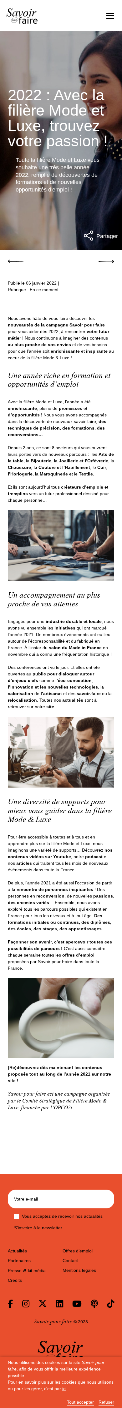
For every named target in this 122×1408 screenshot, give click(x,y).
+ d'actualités (96, 1138)
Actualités (17, 1250)
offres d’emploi (78, 955)
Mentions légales (79, 1270)
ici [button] (64, 1388)
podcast (94, 856)
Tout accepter (80, 1402)
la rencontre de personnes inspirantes (53, 889)
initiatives (64, 627)
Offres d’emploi (78, 1250)
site (12, 1080)
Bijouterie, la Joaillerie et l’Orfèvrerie (69, 460)
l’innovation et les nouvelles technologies (53, 686)
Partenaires (19, 1260)
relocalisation (22, 700)
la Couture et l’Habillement (61, 467)
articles (24, 863)
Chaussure (19, 467)
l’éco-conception (73, 680)
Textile (86, 473)
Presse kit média (27, 1270)
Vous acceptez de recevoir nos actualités (62, 1216)
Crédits (15, 1280)
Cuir (101, 467)
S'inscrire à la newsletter (38, 1228)
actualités (73, 700)
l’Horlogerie (20, 473)
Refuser (106, 1402)
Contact (70, 1260)
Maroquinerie (54, 473)
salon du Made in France (75, 647)
